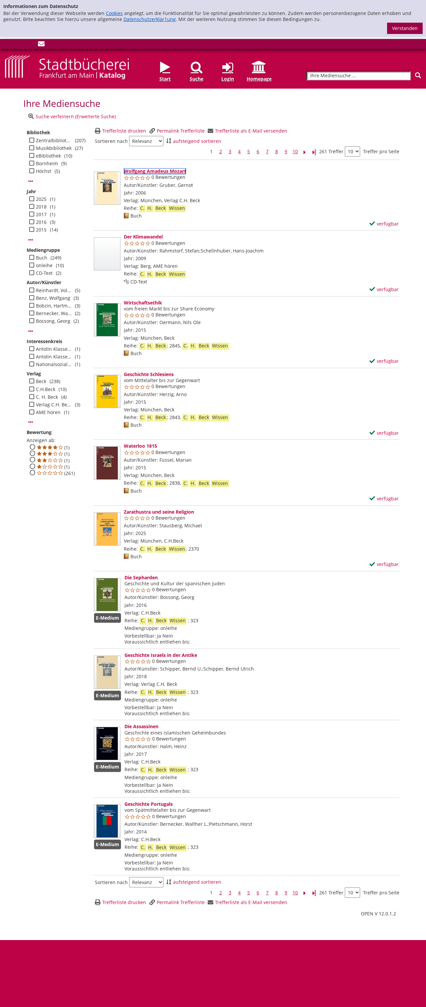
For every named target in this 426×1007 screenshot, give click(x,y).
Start (165, 79)
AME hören (48, 412)
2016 (41, 222)
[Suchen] (418, 75)
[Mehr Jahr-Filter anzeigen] (31, 240)
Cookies (114, 13)
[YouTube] (30, 45)
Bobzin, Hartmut (54, 306)
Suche (196, 79)
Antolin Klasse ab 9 (54, 357)
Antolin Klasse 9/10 (54, 349)
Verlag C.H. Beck (54, 405)
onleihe (44, 265)
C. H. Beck (47, 397)
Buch (41, 258)
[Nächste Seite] (305, 152)
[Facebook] (8, 45)
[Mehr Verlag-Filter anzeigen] (31, 422)
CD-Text (44, 273)
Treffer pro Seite (381, 152)
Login (227, 79)
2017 (41, 215)
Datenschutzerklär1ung (149, 19)
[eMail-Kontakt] (41, 45)
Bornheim (47, 164)
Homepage (259, 79)
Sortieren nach (111, 141)
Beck (41, 381)
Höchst (43, 171)
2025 (41, 199)
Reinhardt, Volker (54, 290)
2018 (41, 207)
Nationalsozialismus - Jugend (54, 364)
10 (295, 152)
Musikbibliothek (54, 148)
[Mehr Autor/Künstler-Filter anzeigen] (31, 331)
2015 (41, 230)
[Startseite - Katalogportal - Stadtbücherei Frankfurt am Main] (67, 67)
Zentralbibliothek (54, 141)
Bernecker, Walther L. (54, 313)
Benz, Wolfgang (53, 298)
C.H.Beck (45, 389)
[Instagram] (19, 45)
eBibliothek (48, 156)
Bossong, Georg (53, 321)
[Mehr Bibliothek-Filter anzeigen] (31, 181)
